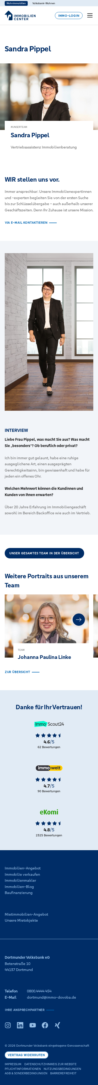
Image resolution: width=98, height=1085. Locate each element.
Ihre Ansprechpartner (25, 1010)
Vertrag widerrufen (26, 1055)
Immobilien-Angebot (23, 868)
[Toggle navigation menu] (90, 16)
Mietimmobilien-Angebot (26, 914)
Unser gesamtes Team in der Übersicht (44, 553)
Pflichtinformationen (23, 1069)
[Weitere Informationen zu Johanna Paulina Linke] (47, 631)
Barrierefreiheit (63, 1073)
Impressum (13, 1064)
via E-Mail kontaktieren (26, 222)
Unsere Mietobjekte (21, 920)
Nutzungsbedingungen (62, 1069)
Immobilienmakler (20, 880)
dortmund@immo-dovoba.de (51, 997)
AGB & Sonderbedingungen (26, 1073)
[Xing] (57, 1025)
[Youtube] (33, 1025)
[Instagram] (8, 1025)
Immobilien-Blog (19, 886)
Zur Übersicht (17, 672)
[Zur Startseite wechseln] (20, 15)
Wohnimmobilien (16, 3)
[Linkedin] (20, 1025)
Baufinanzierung (19, 892)
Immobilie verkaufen (22, 874)
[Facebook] (45, 1025)
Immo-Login (68, 15)
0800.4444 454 (39, 991)
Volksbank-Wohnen (43, 3)
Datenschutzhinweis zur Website (50, 1064)
